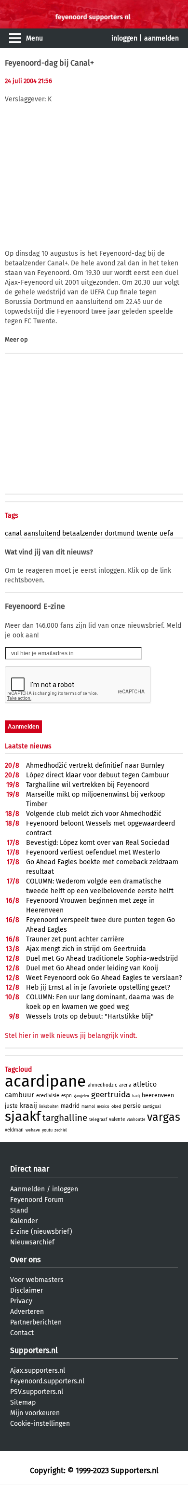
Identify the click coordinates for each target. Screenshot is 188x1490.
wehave (33, 1130)
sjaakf (22, 1116)
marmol (88, 1106)
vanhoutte (136, 1120)
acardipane (45, 1081)
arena (125, 1085)
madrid (70, 1106)
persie (132, 1105)
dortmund (119, 533)
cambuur (19, 1094)
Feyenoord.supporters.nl (47, 1381)
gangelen (81, 1096)
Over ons (25, 1259)
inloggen (124, 38)
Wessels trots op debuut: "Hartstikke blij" (90, 1016)
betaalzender (82, 533)
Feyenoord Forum (37, 1200)
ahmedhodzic (102, 1085)
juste (11, 1106)
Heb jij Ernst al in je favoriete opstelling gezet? (98, 987)
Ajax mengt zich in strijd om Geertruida (86, 949)
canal (13, 533)
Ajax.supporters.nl (37, 1370)
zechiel (60, 1130)
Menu (34, 38)
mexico (103, 1106)
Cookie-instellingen (40, 1424)
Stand (19, 1210)
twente (147, 533)
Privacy (21, 1301)
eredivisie (47, 1095)
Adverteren (27, 1312)
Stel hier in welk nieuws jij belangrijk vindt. (71, 1036)
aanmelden (161, 38)
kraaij (28, 1106)
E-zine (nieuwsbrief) (41, 1232)
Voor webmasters (37, 1280)
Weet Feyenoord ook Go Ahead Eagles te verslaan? (104, 978)
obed (116, 1106)
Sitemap (23, 1402)
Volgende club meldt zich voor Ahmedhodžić (93, 814)
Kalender (24, 1221)
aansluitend (42, 533)
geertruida (110, 1095)
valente (117, 1119)
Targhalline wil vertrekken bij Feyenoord (87, 785)
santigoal (152, 1106)
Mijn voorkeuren (35, 1413)
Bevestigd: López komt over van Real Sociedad (97, 843)
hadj (136, 1096)
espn (66, 1096)
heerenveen (158, 1095)
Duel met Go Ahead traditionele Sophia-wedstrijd (102, 958)
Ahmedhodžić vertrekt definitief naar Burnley (95, 765)
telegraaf (98, 1119)
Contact (22, 1333)
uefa (167, 533)
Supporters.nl (34, 1350)
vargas (163, 1117)
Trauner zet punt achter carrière (75, 939)
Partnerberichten (36, 1322)
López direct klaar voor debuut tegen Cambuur (97, 775)
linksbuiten (49, 1106)
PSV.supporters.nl (36, 1392)
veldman (14, 1130)
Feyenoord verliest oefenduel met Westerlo (93, 852)
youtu (47, 1130)
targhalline (64, 1117)
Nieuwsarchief (32, 1242)
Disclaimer (26, 1290)
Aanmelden (27, 1189)
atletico (145, 1084)
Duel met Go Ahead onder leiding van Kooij (92, 968)
